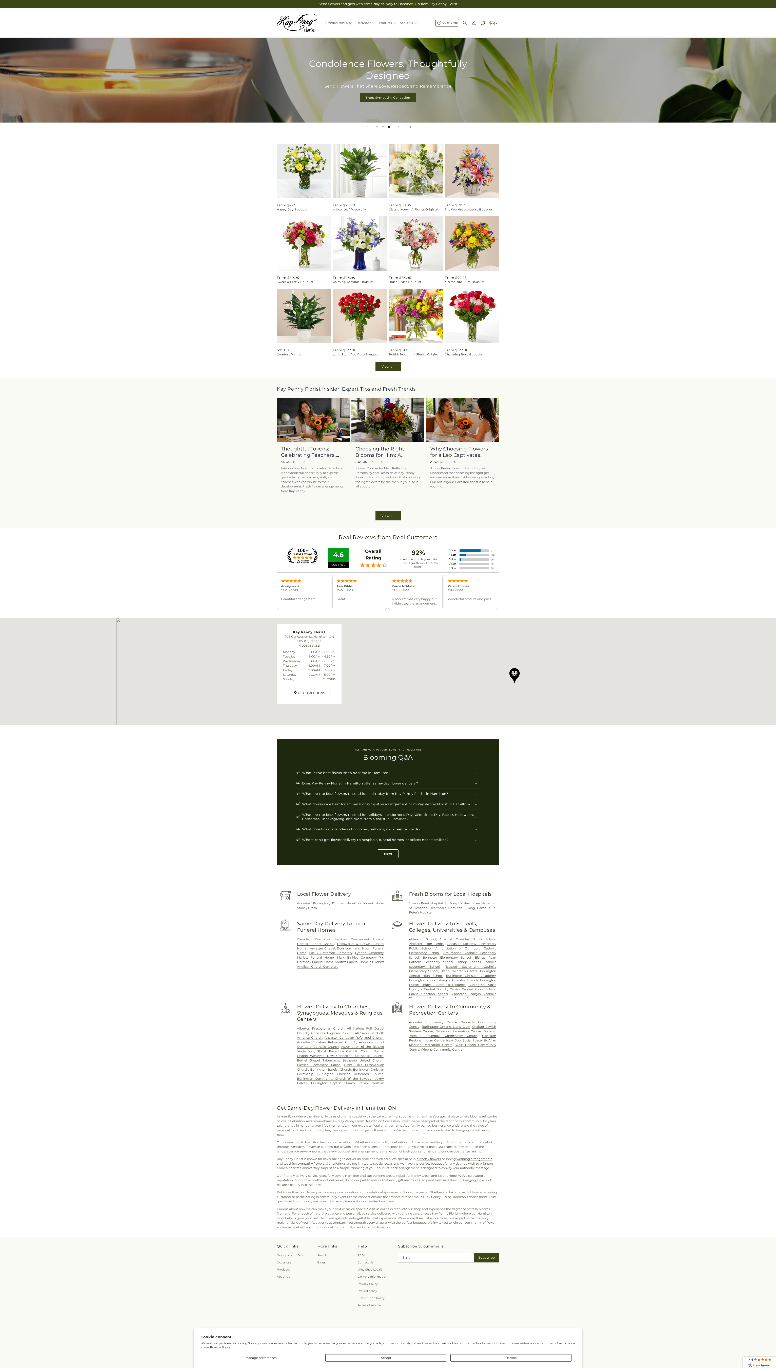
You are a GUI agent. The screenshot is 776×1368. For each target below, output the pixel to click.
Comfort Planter (289, 354)
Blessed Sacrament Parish (319, 1065)
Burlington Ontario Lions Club (446, 1027)
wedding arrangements (474, 1159)
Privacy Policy (220, 1347)
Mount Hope (373, 903)
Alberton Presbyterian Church (320, 1028)
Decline (511, 1358)
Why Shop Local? (370, 1269)
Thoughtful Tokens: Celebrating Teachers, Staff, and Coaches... (308, 452)
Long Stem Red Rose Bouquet (356, 354)
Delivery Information (372, 1276)
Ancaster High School (426, 944)
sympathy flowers (311, 1163)
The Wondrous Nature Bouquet (468, 209)
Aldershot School (422, 939)
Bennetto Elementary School (447, 957)
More (388, 853)
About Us (283, 1276)
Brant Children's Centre (459, 971)
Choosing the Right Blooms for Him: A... (380, 452)
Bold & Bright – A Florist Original (414, 354)
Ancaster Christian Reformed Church (326, 1042)
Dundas (338, 903)
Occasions (284, 1262)
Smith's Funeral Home (352, 962)
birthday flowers (428, 1159)
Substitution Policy (371, 1298)
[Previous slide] (367, 127)
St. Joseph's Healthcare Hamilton (470, 903)
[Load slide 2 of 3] (383, 127)
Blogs (321, 1262)
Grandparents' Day (290, 1255)
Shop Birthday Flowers (387, 92)
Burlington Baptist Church (330, 1069)
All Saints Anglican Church (331, 1033)
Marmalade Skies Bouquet (465, 282)
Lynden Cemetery (369, 953)
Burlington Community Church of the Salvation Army (340, 1078)
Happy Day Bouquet (292, 209)
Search (322, 1255)
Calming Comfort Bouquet (353, 282)
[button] (365, 23)
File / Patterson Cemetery (330, 953)
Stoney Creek (307, 908)
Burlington (321, 903)
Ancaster (303, 903)
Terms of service (369, 1305)
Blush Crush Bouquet (405, 282)
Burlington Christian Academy (471, 976)
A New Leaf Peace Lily (349, 209)
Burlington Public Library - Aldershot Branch (443, 980)
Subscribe (486, 1257)
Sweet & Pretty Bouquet (295, 282)
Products (283, 1269)
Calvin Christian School (428, 994)
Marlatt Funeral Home (315, 957)
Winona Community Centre (442, 1049)
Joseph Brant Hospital (426, 903)
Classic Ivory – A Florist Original (413, 209)
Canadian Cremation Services (322, 939)
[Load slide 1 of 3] (377, 127)
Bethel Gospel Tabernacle (318, 1060)
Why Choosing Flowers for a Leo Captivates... (459, 452)
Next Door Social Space (464, 1040)
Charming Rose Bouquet (464, 354)
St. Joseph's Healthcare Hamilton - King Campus (449, 908)
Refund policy (367, 1291)
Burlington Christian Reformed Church (350, 1074)
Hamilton (354, 903)
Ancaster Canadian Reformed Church (354, 1037)
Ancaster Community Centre (433, 1022)
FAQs (361, 1255)
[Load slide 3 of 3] (389, 127)
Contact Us (365, 1262)
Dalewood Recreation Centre (458, 1031)
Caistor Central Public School (473, 989)
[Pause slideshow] (409, 127)
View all (388, 366)
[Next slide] (398, 127)
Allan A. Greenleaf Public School (468, 939)
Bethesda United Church (363, 1060)
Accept (386, 1358)
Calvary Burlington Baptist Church (326, 1083)
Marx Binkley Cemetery (356, 957)
